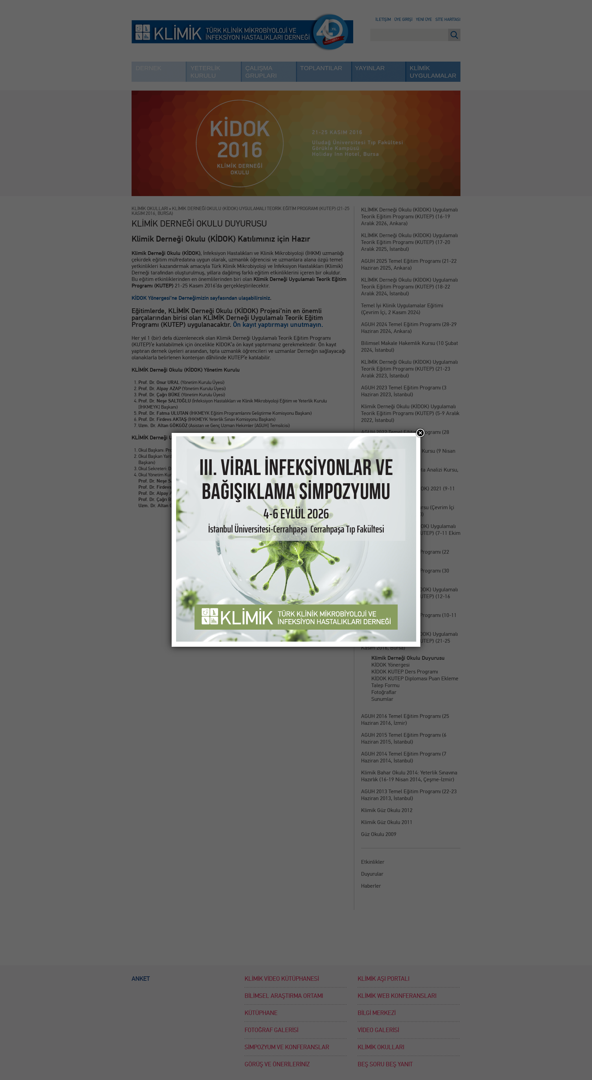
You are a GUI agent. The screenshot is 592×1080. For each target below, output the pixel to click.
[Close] (420, 433)
